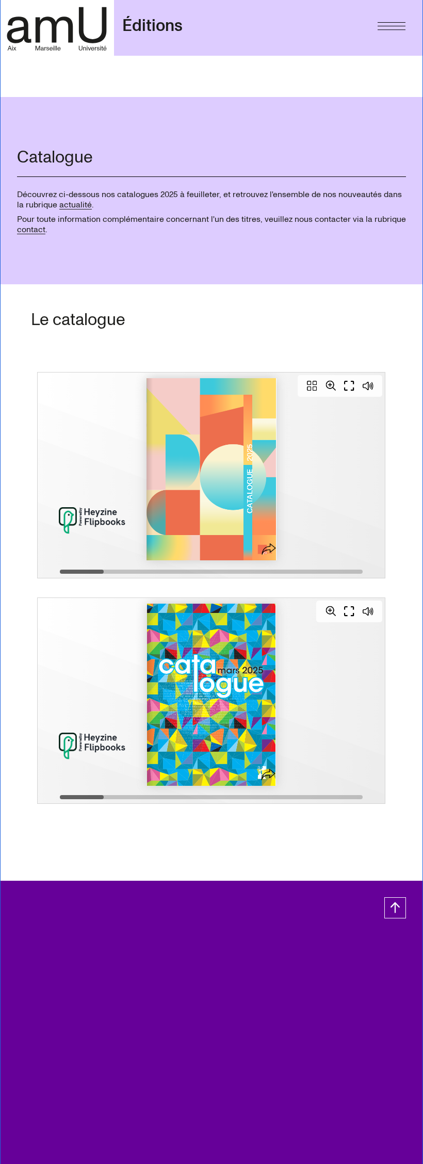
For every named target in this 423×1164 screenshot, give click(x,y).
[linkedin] (108, 949)
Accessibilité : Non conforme (63, 982)
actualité (75, 205)
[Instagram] (68, 949)
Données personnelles (175, 971)
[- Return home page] (57, 27)
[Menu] (391, 23)
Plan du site (31, 971)
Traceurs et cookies (262, 971)
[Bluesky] (88, 949)
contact (31, 229)
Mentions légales (93, 971)
